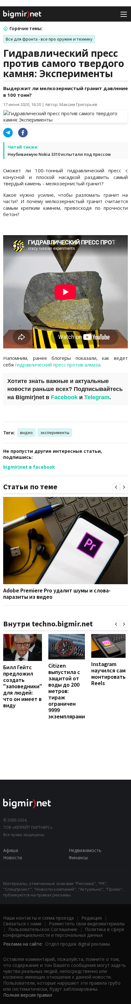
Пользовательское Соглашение (42, 929)
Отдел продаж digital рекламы (77, 944)
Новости (12, 858)
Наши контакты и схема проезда (38, 918)
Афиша (10, 850)
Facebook (64, 397)
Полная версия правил (27, 995)
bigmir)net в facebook (29, 467)
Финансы (78, 858)
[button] (116, 487)
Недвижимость (85, 850)
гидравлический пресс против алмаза (57, 364)
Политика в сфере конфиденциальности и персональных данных (63, 932)
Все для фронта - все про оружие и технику (49, 39)
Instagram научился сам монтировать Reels (108, 673)
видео (26, 432)
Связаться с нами (22, 924)
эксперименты (54, 432)
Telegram (96, 397)
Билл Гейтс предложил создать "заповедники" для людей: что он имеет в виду (22, 686)
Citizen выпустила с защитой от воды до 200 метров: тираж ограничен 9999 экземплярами (66, 691)
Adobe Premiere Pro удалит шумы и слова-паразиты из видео (57, 593)
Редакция (91, 918)
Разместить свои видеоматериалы (87, 924)
